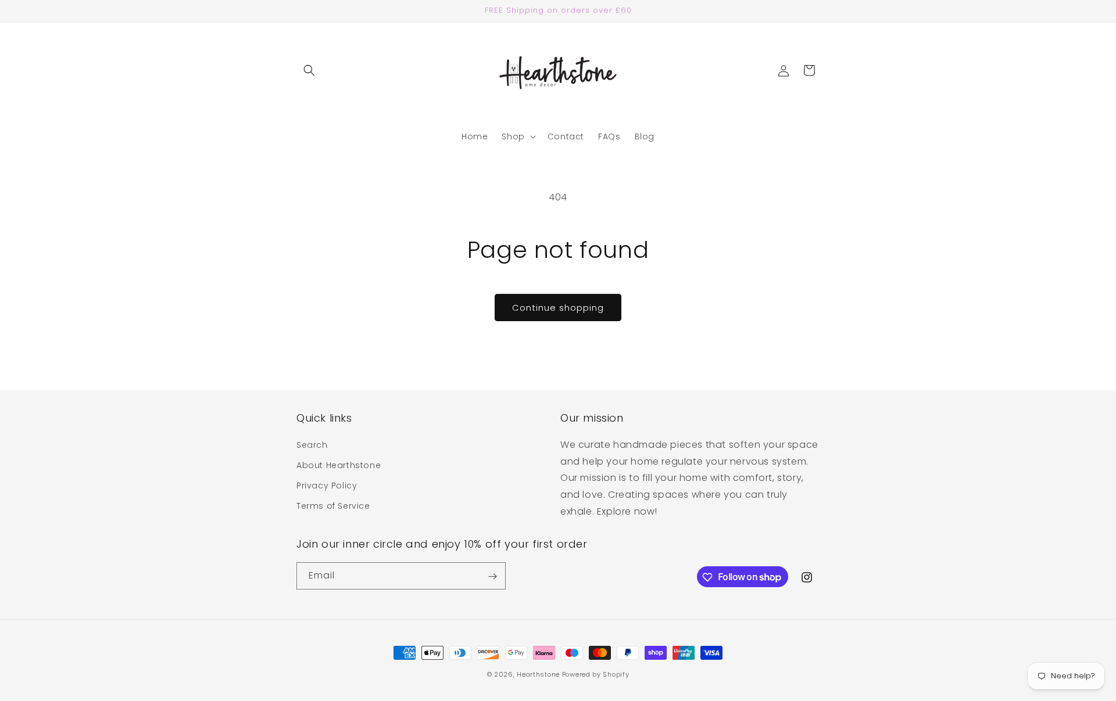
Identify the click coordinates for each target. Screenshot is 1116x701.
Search (312, 444)
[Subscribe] (492, 576)
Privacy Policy (326, 485)
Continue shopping (558, 307)
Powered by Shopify (595, 674)
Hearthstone (538, 674)
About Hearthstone (338, 464)
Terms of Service (333, 506)
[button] (309, 70)
